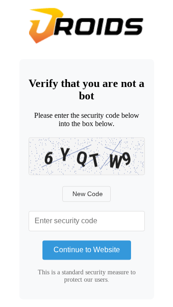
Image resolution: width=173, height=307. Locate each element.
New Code (87, 193)
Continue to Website (87, 250)
